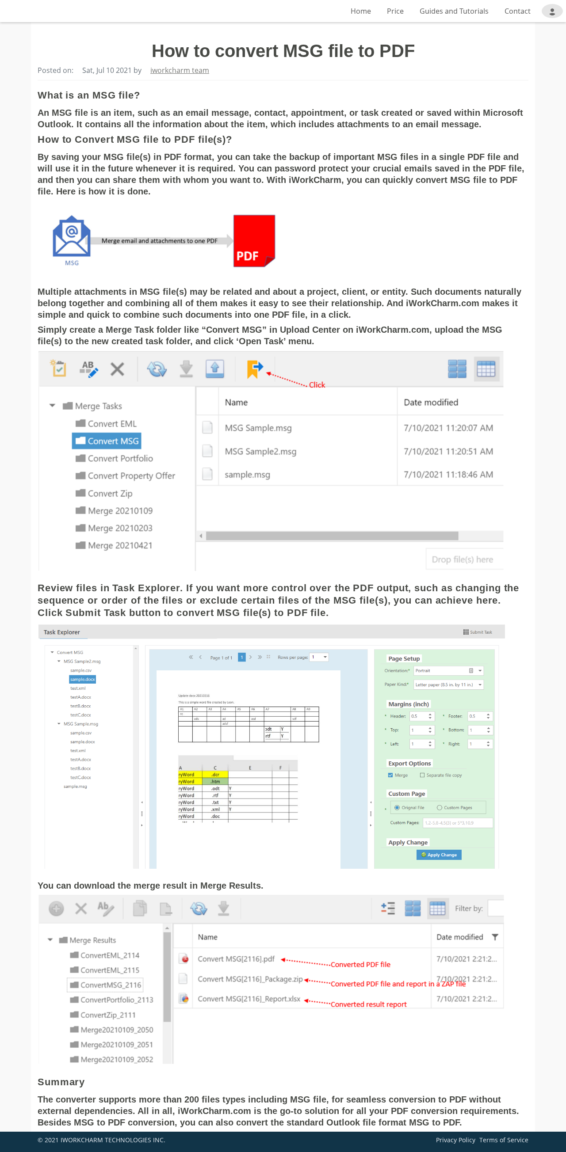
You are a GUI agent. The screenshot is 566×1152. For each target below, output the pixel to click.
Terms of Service (503, 1140)
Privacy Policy (455, 1140)
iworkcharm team (179, 70)
